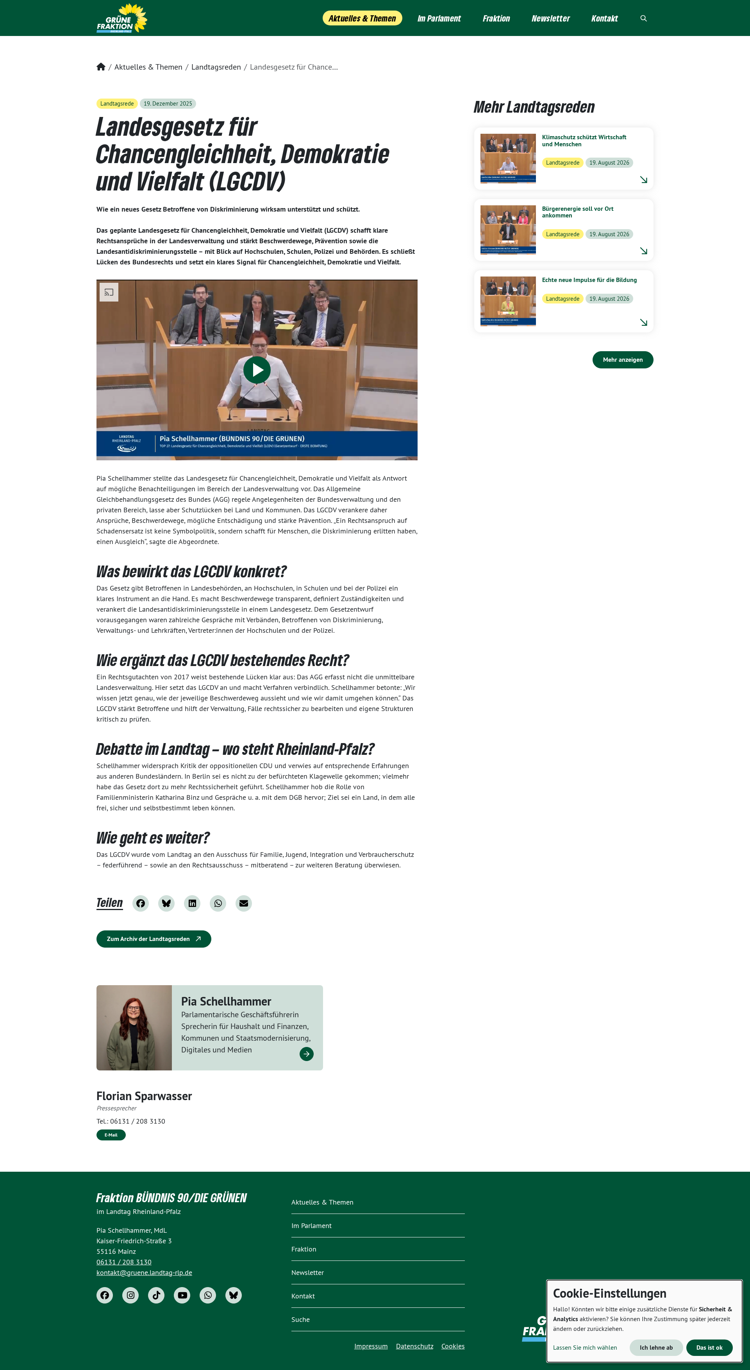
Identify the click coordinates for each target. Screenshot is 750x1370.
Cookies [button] (453, 1345)
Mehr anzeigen (623, 360)
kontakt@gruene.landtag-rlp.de (144, 1272)
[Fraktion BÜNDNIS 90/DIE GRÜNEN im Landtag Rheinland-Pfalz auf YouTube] (182, 1295)
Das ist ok (709, 1347)
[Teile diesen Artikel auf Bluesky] (166, 903)
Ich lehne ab (656, 1347)
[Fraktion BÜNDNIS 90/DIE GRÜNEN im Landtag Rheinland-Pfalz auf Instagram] (130, 1295)
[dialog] (644, 1321)
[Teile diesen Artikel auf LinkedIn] (192, 903)
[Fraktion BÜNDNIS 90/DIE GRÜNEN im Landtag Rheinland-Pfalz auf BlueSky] (233, 1295)
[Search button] (644, 18)
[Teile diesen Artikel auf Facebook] (140, 903)
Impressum (371, 1345)
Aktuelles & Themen (148, 67)
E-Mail (111, 1135)
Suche (300, 1319)
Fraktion (303, 1248)
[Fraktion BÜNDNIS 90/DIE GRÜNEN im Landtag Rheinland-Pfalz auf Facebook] (104, 1295)
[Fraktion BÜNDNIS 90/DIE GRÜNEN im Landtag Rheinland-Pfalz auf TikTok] (156, 1295)
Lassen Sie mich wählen (585, 1347)
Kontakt (303, 1295)
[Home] (122, 18)
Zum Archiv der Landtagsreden (149, 939)
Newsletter (307, 1272)
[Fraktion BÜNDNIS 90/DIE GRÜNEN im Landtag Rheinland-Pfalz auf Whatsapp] (208, 1295)
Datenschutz (414, 1345)
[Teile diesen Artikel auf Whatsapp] (218, 903)
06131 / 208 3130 (137, 1121)
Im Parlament (311, 1225)
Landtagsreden (216, 67)
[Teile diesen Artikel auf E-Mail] (244, 903)
